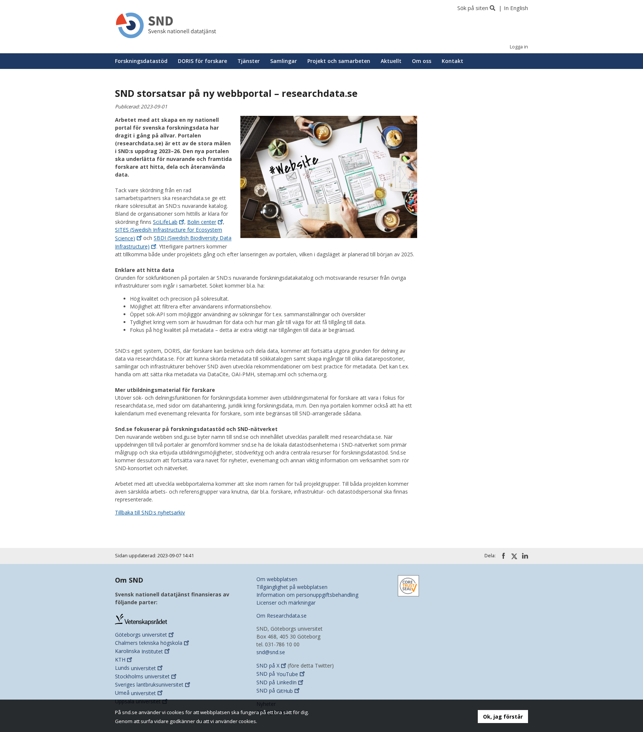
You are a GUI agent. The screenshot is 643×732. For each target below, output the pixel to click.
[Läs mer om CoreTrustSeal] (408, 585)
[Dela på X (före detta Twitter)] (514, 556)
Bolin (201, 221)
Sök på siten (472, 8)
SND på (267, 665)
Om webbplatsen (276, 579)
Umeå (135, 693)
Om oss (421, 60)
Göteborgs (141, 634)
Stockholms (142, 676)
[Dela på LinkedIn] (525, 556)
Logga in (519, 47)
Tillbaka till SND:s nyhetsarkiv (150, 512)
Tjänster (248, 60)
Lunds (135, 668)
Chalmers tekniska (148, 642)
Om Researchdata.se (281, 615)
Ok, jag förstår (503, 716)
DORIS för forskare (202, 60)
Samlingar (283, 60)
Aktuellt (391, 60)
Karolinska (139, 651)
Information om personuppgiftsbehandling (307, 594)
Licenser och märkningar (286, 602)
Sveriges (149, 684)
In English (516, 8)
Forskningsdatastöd (141, 60)
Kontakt (452, 60)
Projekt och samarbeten (338, 60)
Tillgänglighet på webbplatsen (291, 586)
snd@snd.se (270, 652)
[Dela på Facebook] (503, 556)
